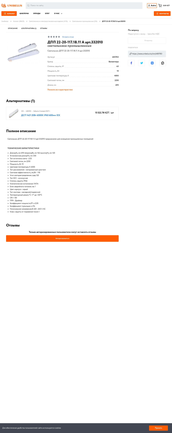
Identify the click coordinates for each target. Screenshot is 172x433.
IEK (22, 111)
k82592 (28, 111)
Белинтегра (114, 62)
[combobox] (84, 5)
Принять (158, 428)
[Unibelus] (11, 5)
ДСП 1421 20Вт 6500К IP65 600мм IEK (40, 115)
